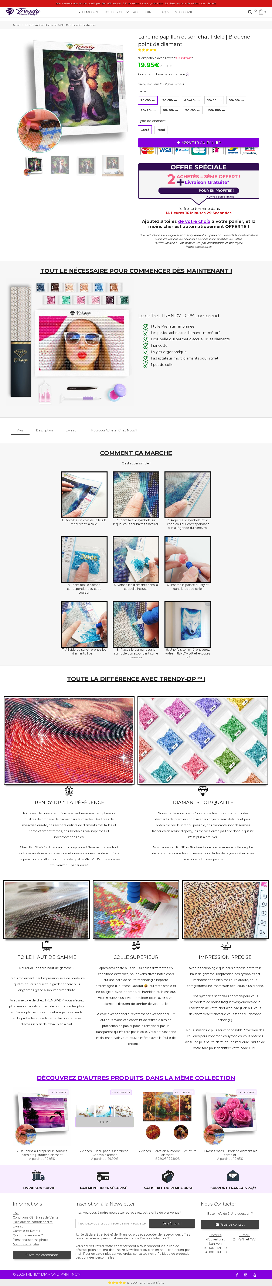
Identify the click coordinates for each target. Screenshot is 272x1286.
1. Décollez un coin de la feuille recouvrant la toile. (84, 522)
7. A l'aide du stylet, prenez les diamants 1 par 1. (84, 651)
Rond (161, 130)
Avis (20, 430)
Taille (142, 91)
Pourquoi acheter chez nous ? (114, 430)
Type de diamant (152, 121)
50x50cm (214, 100)
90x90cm (192, 110)
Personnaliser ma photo (30, 1240)
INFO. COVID (184, 12)
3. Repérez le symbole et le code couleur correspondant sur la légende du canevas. (188, 524)
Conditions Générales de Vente (35, 1217)
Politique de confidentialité (33, 1222)
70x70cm (148, 110)
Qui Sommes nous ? (28, 1235)
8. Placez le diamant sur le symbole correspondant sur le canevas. (136, 653)
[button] (147, 50)
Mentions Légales (26, 1244)
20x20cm (147, 100)
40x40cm (192, 100)
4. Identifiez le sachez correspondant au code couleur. (84, 588)
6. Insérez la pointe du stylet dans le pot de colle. (188, 587)
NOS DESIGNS (114, 12)
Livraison (72, 430)
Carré (144, 130)
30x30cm (169, 100)
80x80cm (170, 110)
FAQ (163, 12)
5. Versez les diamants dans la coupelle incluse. (136, 587)
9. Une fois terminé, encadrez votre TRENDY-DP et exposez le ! (187, 653)
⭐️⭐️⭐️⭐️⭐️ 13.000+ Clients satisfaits (136, 1282)
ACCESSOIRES (144, 12)
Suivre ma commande (42, 1255)
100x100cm (216, 110)
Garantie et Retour (26, 1231)
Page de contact (232, 1224)
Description (44, 430)
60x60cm (236, 100)
